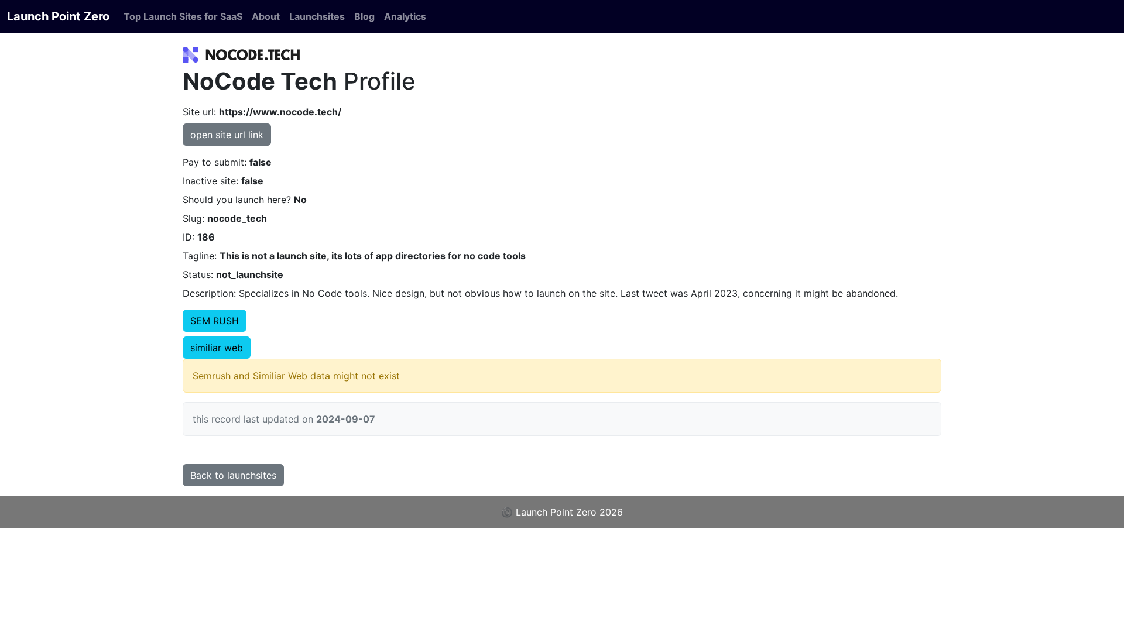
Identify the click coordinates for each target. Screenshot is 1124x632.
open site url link (226, 134)
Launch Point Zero (58, 16)
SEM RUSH (214, 321)
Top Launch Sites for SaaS (183, 16)
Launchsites (317, 16)
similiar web (216, 347)
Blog (364, 16)
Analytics (405, 16)
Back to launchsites (233, 475)
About (266, 16)
